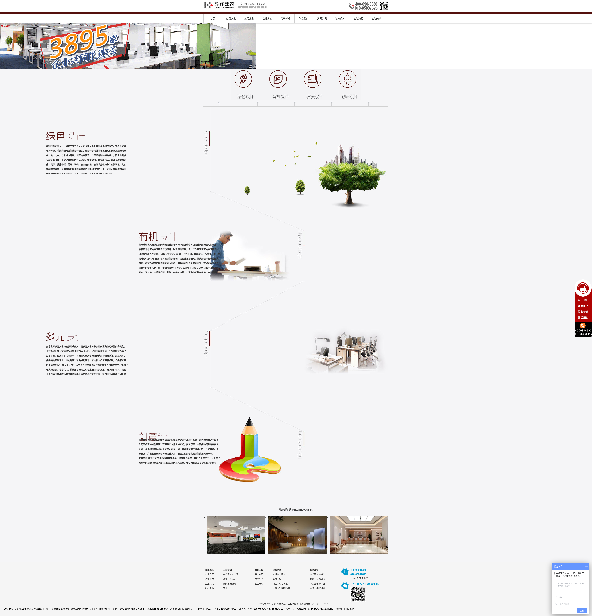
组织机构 (209, 588)
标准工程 (259, 569)
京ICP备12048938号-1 (322, 603)
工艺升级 (259, 583)
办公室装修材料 (317, 588)
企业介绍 (209, 574)
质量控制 (259, 578)
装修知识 (376, 18)
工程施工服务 (279, 574)
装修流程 (358, 18)
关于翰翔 (285, 18)
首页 (212, 18)
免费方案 (231, 18)
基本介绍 (259, 574)
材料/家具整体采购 (281, 588)
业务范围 (277, 569)
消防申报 (277, 578)
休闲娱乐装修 (229, 583)
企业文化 (209, 583)
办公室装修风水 (317, 578)
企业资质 (209, 578)
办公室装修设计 (317, 574)
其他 (225, 588)
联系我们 (304, 18)
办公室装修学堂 (317, 583)
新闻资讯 (322, 18)
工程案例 (249, 18)
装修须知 (340, 18)
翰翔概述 (209, 569)
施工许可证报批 (280, 583)
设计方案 (267, 18)
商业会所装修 (229, 578)
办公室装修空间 (230, 574)
